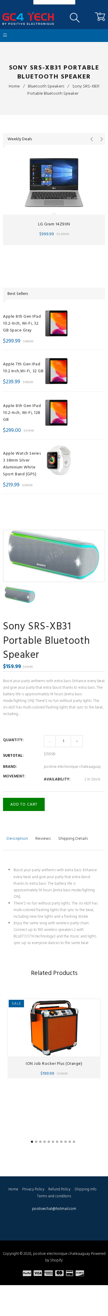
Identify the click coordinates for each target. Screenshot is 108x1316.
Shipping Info (85, 1189)
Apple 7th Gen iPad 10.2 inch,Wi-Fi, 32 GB (23, 367)
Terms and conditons (54, 1196)
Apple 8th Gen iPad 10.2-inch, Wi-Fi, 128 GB (22, 412)
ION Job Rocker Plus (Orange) (54, 1063)
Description (17, 838)
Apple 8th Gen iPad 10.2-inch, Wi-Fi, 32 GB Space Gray (22, 323)
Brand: (10, 766)
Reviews (43, 838)
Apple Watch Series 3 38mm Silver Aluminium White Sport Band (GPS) (22, 463)
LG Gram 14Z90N (54, 224)
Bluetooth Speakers (46, 86)
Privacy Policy (33, 1189)
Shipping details (73, 838)
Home (14, 86)
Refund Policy (59, 1189)
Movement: (14, 776)
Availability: (57, 779)
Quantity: (13, 740)
